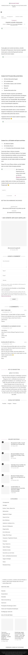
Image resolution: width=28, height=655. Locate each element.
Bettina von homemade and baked (14, 24)
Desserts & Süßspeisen (8, 526)
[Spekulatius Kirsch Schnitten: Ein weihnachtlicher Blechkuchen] (5, 468)
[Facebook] (12, 650)
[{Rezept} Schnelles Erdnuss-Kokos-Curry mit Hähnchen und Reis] (5, 479)
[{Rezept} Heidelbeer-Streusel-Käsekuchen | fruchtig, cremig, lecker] (5, 457)
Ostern (4, 561)
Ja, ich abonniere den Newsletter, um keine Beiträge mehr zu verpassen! (13, 289)
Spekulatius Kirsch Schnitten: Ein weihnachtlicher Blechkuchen (18, 465)
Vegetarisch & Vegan (7, 514)
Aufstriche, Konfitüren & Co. (9, 523)
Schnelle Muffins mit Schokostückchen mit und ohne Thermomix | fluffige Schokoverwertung (18, 489)
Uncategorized (10, 16)
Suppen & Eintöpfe (7, 558)
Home (2, 16)
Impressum (3, 602)
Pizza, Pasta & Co (6, 543)
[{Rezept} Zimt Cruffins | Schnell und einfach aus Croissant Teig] (5, 446)
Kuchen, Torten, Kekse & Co (9, 508)
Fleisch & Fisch (6, 517)
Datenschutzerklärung (6, 296)
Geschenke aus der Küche (8, 552)
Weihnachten (5, 511)
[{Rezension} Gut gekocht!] (14, 233)
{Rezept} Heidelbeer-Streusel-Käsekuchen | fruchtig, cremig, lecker (17, 455)
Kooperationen (4, 593)
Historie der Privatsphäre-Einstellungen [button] (9, 608)
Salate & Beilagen (6, 546)
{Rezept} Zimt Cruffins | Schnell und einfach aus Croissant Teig (18, 443)
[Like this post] (16, 195)
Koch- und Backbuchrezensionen (10, 555)
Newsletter (3, 596)
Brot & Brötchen (6, 520)
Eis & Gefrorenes (6, 532)
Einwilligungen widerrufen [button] (6, 611)
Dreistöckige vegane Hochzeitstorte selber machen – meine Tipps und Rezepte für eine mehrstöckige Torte (20, 635)
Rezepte (4, 190)
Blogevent (18, 177)
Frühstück (5, 541)
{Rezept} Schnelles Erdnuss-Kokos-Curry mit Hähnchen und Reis (18, 477)
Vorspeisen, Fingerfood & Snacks (10, 538)
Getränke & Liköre (7, 549)
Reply (25, 310)
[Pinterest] (15, 650)
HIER (15, 394)
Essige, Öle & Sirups (7, 535)
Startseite (3, 590)
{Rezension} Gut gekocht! (14, 248)
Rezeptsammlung (6, 564)
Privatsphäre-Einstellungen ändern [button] (8, 605)
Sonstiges (5, 505)
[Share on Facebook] (17, 195)
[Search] (26, 12)
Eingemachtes (6, 529)
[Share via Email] (21, 195)
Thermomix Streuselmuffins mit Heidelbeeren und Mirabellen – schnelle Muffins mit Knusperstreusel (6, 636)
